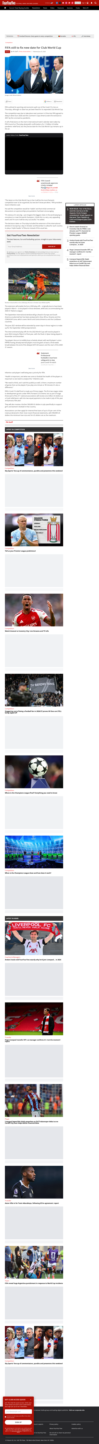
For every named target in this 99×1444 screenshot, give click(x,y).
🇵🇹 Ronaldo (62, 36)
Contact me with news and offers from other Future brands (19, 1416)
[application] (34, 153)
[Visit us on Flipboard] (69, 3)
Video (52, 8)
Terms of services (30, 252)
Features (61, 8)
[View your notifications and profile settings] (91, 3)
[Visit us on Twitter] (60, 3)
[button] (95, 3)
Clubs (78, 8)
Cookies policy (76, 1424)
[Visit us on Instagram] (66, 3)
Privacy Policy (25, 1429)
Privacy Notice (11, 253)
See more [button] (31, 196)
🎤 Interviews (86, 36)
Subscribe (77, 3)
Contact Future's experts (35, 1424)
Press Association (24, 51)
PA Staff (15, 51)
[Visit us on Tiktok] (72, 3)
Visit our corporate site (76, 1410)
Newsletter (36, 8)
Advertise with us (77, 1428)
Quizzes (70, 8)
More (85, 8)
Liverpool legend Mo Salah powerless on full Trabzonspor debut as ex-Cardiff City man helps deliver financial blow (81, 262)
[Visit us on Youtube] (63, 3)
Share (9, 101)
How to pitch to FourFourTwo (36, 1433)
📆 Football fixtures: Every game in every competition (35, 36)
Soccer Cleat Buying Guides (19, 8)
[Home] (5, 8)
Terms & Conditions (17, 1431)
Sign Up (18, 1422)
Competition (9, 42)
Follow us (49, 101)
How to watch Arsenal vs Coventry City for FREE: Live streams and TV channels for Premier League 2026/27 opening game (80, 231)
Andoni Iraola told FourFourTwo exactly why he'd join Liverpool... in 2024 (81, 242)
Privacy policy (54, 1424)
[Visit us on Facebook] (57, 3)
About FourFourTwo (56, 1428)
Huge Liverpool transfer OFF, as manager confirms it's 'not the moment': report (81, 252)
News (45, 8)
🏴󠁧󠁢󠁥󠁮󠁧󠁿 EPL (73, 36)
